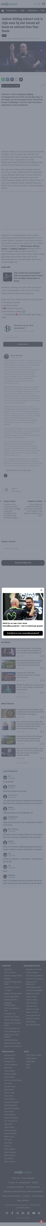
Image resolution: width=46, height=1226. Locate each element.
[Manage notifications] (41, 1221)
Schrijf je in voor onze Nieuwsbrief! (23, 633)
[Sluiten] (41, 590)
